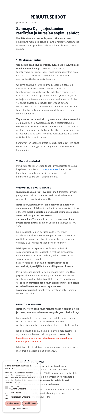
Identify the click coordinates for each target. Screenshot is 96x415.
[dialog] (21, 386)
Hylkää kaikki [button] (30, 403)
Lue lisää (17, 382)
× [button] (37, 364)
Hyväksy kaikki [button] (13, 403)
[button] (21, 408)
